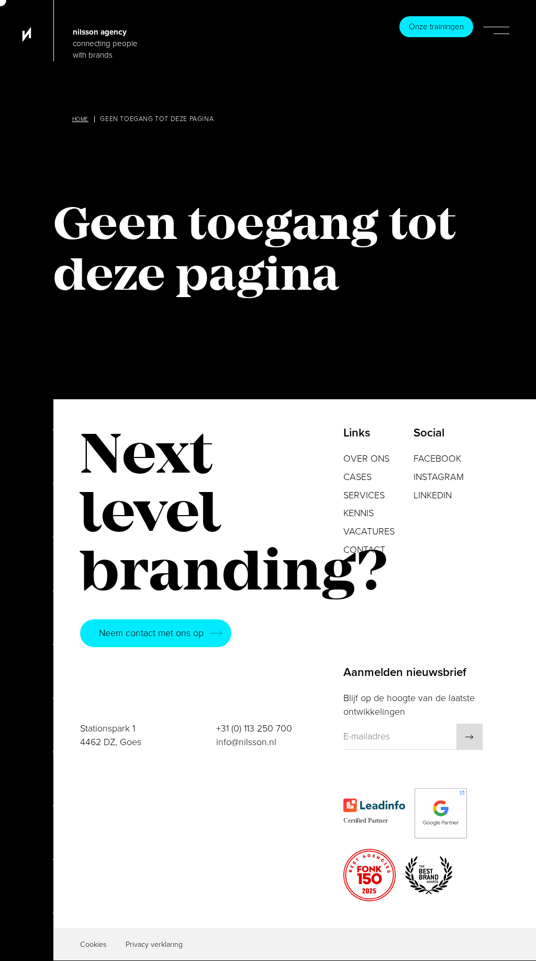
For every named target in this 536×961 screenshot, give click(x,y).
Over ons (366, 458)
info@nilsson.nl (246, 742)
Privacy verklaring (154, 944)
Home (80, 119)
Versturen (469, 737)
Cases (357, 477)
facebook (437, 458)
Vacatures (369, 531)
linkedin (433, 495)
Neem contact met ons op (151, 633)
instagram (439, 477)
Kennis (358, 513)
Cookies (93, 944)
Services (364, 495)
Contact (364, 549)
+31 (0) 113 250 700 (254, 728)
